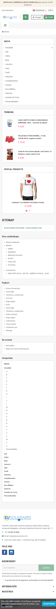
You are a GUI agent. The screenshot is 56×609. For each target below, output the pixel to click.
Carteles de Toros (10, 492)
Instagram (11, 552)
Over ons (9, 298)
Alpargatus (12, 252)
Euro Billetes (8, 485)
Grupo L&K (12, 262)
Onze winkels (11, 324)
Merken (9, 245)
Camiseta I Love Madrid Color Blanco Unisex (28, 202)
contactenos (10, 321)
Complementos (9, 478)
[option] (28, 190)
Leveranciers (10, 270)
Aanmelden (10, 346)
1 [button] (26, 211)
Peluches (7, 475)
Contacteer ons (11, 327)
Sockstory (11, 265)
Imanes (7, 482)
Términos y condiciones (14, 295)
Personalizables (10, 496)
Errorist (10, 258)
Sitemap (9, 330)
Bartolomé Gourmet (15, 255)
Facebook (4, 552)
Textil (6, 471)
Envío (8, 305)
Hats (6, 468)
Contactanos (8, 10)
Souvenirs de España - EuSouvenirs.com (24, 228)
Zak (5, 454)
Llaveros (7, 464)
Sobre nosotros (11, 314)
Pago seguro (10, 301)
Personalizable (11, 449)
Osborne (7, 489)
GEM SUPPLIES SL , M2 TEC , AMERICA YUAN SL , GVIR (28, 273)
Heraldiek (7, 368)
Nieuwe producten (12, 242)
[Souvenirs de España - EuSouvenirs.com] (10, 17)
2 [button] (29, 211)
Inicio (6, 364)
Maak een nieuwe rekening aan (17, 349)
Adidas (10, 249)
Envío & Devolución (13, 288)
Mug (5, 461)
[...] (52, 528)
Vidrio (6, 457)
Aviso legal (10, 292)
